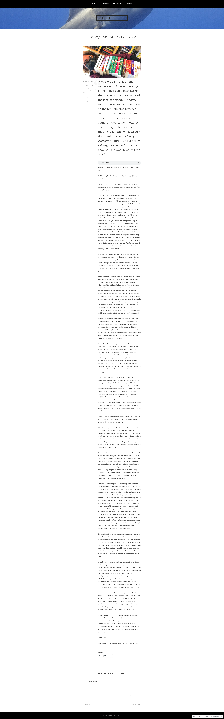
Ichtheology (112, 18)
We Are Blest (136, 705)
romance (86, 99)
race (89, 97)
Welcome (95, 4)
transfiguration (88, 103)
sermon (90, 101)
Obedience (87, 705)
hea (87, 95)
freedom (86, 91)
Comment (135, 694)
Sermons (106, 4)
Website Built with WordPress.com (111, 715)
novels (85, 97)
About (129, 4)
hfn (91, 95)
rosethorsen (89, 85)
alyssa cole (91, 89)
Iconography (118, 4)
